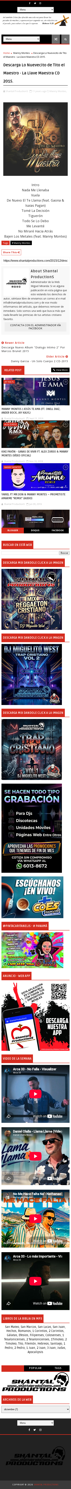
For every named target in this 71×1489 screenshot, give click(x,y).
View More (62, 370)
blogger (12, 530)
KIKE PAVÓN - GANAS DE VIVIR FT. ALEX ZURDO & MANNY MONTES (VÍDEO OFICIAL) (34, 453)
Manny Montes (21, 53)
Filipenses (37, 1335)
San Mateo (12, 1327)
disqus (35, 530)
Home (6, 53)
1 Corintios (39, 1331)
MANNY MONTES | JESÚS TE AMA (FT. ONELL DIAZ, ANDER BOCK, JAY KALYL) (30, 410)
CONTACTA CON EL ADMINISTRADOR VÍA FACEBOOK (35, 326)
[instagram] (40, 3)
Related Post (12, 370)
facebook (58, 530)
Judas (61, 1348)
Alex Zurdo (10, 424)
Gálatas (12, 1335)
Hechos (11, 1331)
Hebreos (43, 1344)
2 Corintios (56, 1331)
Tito (20, 1344)
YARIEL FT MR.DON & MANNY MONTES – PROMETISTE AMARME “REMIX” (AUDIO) (33, 496)
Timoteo (58, 1339)
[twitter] (35, 3)
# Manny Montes (21, 243)
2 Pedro (19, 1348)
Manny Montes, (58, 91)
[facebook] (29, 3)
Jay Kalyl (9, 381)
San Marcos (28, 1327)
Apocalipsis (35, 1352)
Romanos (24, 1331)
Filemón (30, 1344)
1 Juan (30, 1348)
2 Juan (41, 1348)
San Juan (59, 1327)
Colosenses (53, 1335)
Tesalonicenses (14, 1339)
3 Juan (51, 1348)
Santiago (56, 1344)
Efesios (23, 1335)
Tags (58, 1368)
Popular (35, 1368)
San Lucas (44, 1327)
